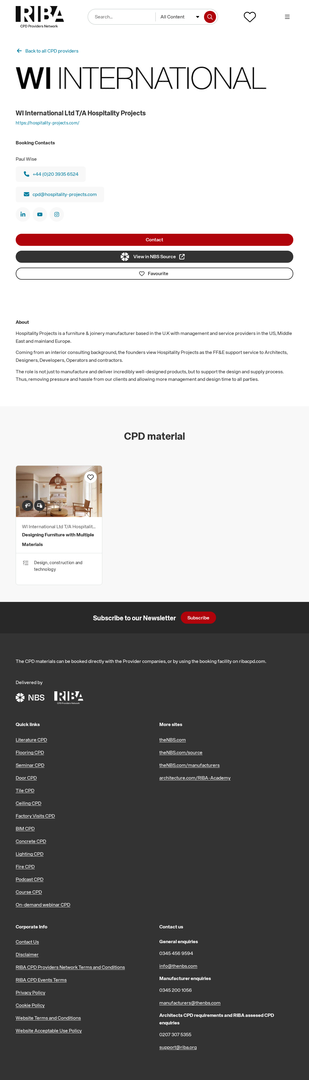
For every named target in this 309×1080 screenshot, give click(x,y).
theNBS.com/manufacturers (189, 765)
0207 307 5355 (175, 1034)
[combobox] (180, 17)
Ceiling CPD (28, 803)
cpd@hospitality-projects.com (65, 194)
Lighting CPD (29, 854)
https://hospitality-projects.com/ (47, 122)
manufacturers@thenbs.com (190, 1002)
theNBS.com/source (180, 752)
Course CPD (29, 892)
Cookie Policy (30, 1005)
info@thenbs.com (178, 966)
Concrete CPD (31, 841)
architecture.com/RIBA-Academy (195, 777)
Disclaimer (27, 954)
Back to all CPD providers (51, 51)
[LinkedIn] (23, 214)
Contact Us (27, 941)
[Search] (210, 17)
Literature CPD (31, 739)
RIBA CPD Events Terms (41, 980)
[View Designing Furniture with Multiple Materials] (59, 515)
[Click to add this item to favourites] (90, 477)
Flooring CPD (30, 752)
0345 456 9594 (176, 953)
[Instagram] (56, 214)
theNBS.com (172, 739)
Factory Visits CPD (35, 816)
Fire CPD (25, 866)
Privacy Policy (30, 992)
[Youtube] (40, 214)
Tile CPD (25, 790)
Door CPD (26, 777)
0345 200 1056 (175, 990)
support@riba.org (178, 1047)
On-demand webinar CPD (43, 904)
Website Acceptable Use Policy (49, 1030)
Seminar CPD (30, 765)
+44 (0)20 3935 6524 (55, 174)
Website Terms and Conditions (48, 1018)
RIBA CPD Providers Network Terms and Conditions (70, 967)
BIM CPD (25, 828)
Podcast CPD (29, 879)
